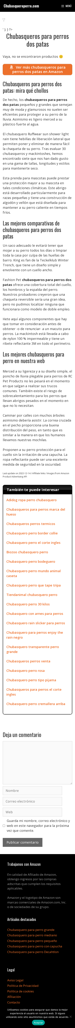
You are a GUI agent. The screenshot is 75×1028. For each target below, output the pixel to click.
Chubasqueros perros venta (28, 661)
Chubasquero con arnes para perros (34, 613)
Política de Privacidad (23, 986)
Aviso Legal (15, 980)
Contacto (13, 1002)
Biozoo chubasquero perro (27, 552)
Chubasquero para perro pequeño (32, 941)
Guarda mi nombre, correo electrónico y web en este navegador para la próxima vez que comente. (38, 826)
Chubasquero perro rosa (25, 670)
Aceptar (38, 1022)
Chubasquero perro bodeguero (30, 561)
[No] (70, 1016)
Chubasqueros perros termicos (30, 524)
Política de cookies (20, 991)
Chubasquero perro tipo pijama (31, 680)
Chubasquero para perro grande (30, 930)
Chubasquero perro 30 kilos (28, 604)
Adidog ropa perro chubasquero (31, 500)
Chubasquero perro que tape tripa (33, 585)
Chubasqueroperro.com (21, 6)
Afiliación (14, 997)
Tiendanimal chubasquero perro (31, 595)
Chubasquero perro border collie (32, 533)
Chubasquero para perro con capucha (34, 946)
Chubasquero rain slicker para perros (35, 623)
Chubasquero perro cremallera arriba (35, 704)
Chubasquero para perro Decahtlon (33, 952)
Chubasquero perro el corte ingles (33, 542)
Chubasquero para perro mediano (32, 935)
